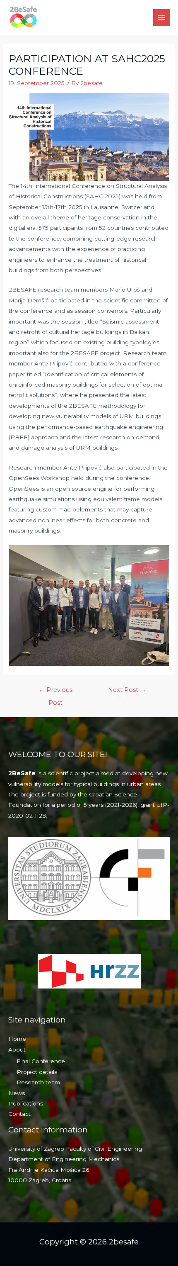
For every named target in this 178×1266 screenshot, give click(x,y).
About (17, 1049)
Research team (38, 1082)
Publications (25, 1103)
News (16, 1093)
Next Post (127, 690)
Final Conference (41, 1061)
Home (17, 1038)
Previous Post (55, 692)
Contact (19, 1113)
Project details (37, 1072)
